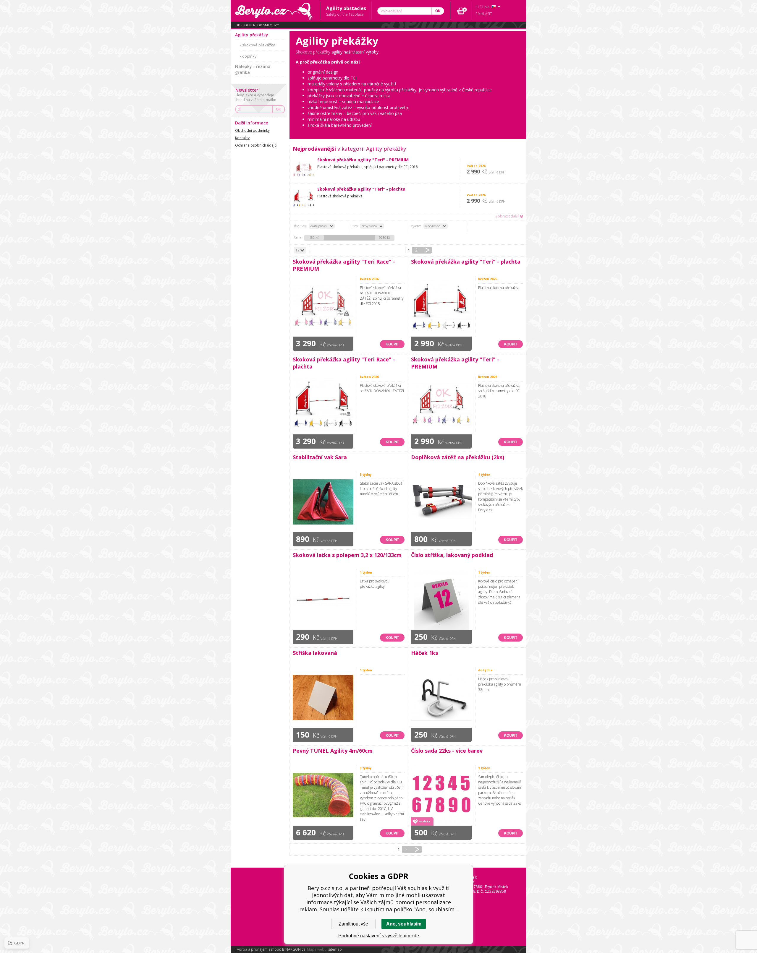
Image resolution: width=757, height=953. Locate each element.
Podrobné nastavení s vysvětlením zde (378, 935)
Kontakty (242, 137)
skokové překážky (258, 45)
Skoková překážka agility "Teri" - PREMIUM (363, 160)
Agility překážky (251, 35)
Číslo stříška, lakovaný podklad (452, 555)
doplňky (249, 56)
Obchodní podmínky (252, 130)
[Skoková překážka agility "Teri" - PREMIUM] (305, 169)
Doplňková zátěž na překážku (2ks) (457, 457)
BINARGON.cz (293, 949)
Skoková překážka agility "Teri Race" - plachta (344, 363)
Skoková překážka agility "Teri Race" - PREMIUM (344, 265)
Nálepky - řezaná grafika (253, 69)
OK (278, 109)
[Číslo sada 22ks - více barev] (441, 795)
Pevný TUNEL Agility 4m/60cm (333, 750)
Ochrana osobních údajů (255, 145)
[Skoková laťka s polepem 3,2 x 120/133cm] (323, 599)
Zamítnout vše (353, 923)
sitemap (335, 949)
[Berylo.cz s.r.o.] (275, 11)
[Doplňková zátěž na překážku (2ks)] (441, 502)
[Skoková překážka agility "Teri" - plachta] (305, 198)
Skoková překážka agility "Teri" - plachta (361, 189)
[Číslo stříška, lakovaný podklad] (441, 599)
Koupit (392, 344)
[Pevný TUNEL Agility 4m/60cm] (323, 795)
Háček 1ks (424, 652)
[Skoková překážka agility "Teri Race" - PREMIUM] (323, 306)
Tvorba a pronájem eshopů (258, 949)
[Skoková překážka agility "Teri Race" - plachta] (323, 404)
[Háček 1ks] (441, 697)
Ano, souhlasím (403, 923)
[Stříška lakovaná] (323, 697)
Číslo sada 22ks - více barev (447, 750)
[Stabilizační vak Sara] (323, 502)
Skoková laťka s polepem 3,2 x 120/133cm (347, 555)
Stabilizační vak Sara (320, 457)
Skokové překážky (313, 52)
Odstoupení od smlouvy (257, 25)
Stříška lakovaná (315, 652)
